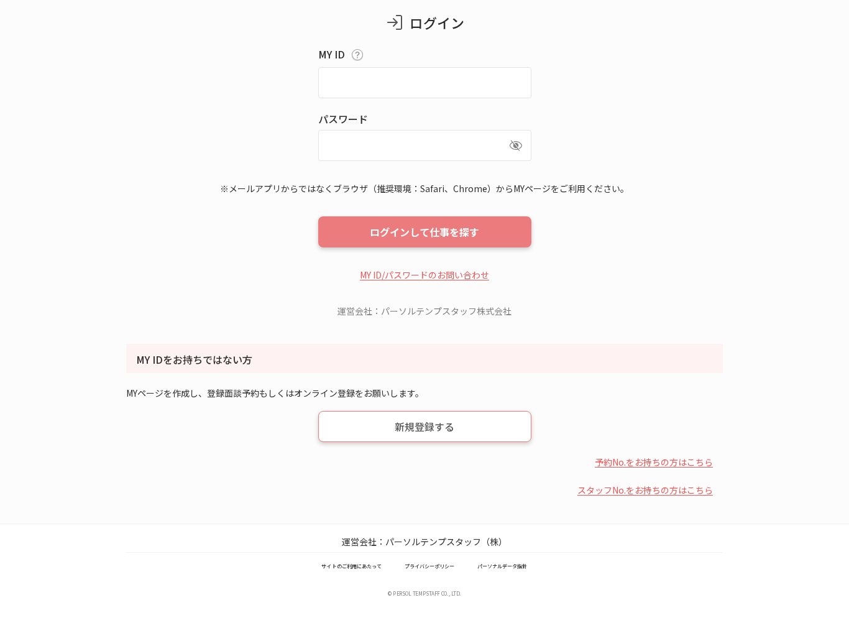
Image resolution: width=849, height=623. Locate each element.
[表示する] (516, 145)
